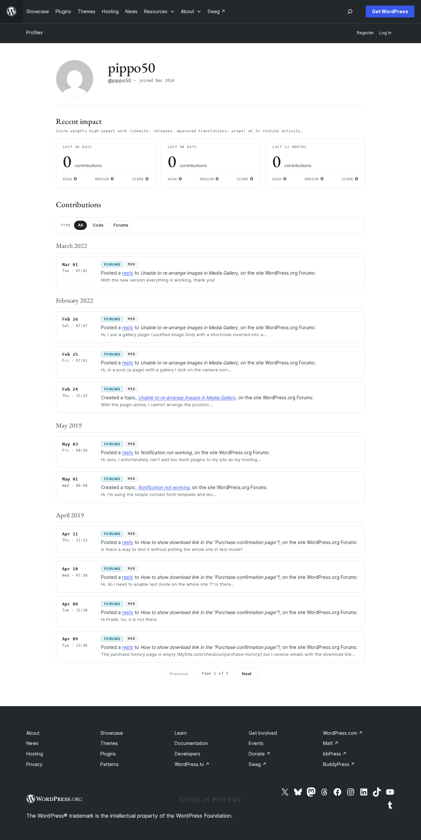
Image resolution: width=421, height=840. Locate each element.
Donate (259, 753)
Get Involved (263, 733)
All (80, 225)
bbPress (335, 753)
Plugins (108, 753)
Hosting (34, 753)
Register (365, 32)
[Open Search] (350, 11)
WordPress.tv (192, 764)
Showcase (111, 733)
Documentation (191, 743)
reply (127, 273)
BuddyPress (339, 764)
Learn (181, 733)
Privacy (34, 764)
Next (247, 673)
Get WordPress (390, 11)
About (32, 733)
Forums (120, 225)
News (32, 743)
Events (256, 743)
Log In (385, 32)
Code (98, 225)
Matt (330, 743)
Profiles (34, 32)
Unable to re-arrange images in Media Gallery (186, 397)
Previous (178, 673)
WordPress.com (343, 733)
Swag (257, 764)
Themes (109, 743)
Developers (187, 753)
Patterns (109, 764)
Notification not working (163, 487)
